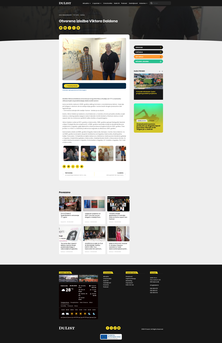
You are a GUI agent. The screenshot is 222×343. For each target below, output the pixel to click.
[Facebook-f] (107, 328)
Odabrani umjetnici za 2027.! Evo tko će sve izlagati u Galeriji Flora (92, 215)
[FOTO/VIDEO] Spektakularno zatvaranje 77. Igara (70, 215)
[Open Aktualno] (90, 3)
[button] (61, 28)
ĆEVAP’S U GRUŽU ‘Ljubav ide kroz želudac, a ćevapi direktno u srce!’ (148, 93)
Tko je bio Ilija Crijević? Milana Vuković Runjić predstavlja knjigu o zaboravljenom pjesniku (69, 246)
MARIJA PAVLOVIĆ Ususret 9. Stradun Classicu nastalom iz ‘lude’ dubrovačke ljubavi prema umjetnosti (118, 247)
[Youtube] (118, 328)
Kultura (82, 15)
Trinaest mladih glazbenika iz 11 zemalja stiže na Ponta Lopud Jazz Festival (118, 216)
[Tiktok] (115, 328)
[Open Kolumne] (146, 3)
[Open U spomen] (100, 3)
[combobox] (160, 3)
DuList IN (63, 222)
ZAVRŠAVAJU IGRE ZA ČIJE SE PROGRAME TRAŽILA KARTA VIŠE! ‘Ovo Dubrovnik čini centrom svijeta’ (94, 247)
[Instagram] (111, 328)
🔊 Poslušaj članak (71, 86)
